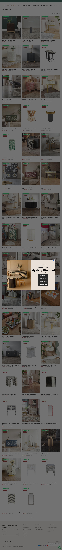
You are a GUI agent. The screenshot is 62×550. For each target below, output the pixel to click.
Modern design (43, 275)
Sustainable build (43, 284)
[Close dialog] (54, 260)
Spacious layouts (43, 281)
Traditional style (43, 278)
